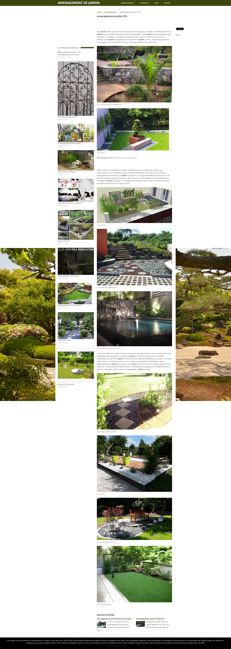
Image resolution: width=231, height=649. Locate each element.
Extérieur (144, 3)
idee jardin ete (64, 241)
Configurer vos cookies (117, 646)
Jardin (167, 3)
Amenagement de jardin (79, 3)
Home (99, 12)
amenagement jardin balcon (69, 143)
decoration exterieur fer (67, 117)
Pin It (178, 35)
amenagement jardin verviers (70, 305)
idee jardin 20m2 (64, 340)
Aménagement (127, 3)
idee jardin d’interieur (66, 172)
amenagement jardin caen (68, 54)
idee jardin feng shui (66, 384)
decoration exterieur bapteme (70, 203)
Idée (156, 3)
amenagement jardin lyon (68, 276)
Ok (107, 646)
